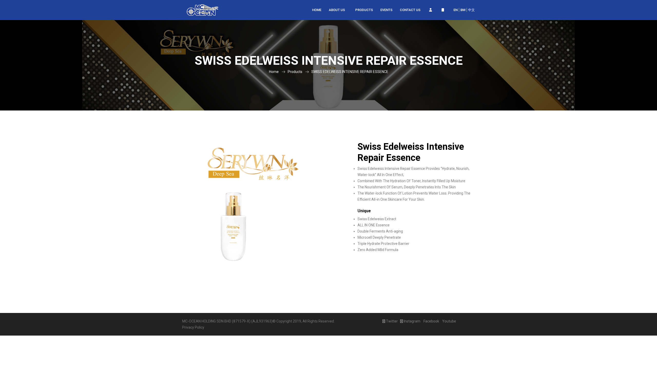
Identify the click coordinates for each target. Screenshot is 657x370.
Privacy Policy (193, 327)
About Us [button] (337, 10)
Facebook (431, 321)
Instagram (411, 321)
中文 (471, 10)
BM (462, 10)
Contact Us (410, 10)
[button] (430, 10)
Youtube (448, 321)
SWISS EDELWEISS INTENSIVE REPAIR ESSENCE (349, 72)
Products (364, 10)
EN (455, 10)
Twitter (391, 321)
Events (386, 10)
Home (316, 10)
